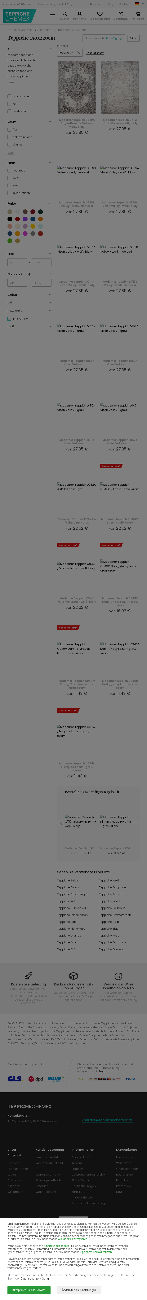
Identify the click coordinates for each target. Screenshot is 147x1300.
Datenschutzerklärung (35, 1278)
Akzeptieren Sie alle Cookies (29, 1290)
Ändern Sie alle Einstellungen (79, 1290)
